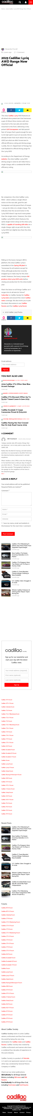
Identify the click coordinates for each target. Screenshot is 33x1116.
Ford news (12, 1085)
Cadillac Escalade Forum (8, 750)
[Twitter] (19, 110)
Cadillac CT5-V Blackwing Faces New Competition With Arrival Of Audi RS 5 (21, 893)
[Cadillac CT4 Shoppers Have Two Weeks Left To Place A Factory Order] (6, 568)
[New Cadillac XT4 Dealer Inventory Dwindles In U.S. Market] (6, 559)
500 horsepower (12, 129)
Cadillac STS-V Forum (7, 785)
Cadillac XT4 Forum (6, 803)
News (4, 1112)
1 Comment (20, 52)
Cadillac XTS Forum (6, 814)
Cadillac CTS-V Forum (7, 743)
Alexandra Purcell (11, 49)
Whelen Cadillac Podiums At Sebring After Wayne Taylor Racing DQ (21, 592)
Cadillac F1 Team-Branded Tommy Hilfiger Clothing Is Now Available (20, 573)
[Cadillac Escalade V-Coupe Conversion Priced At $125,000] (16, 405)
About (16, 1112)
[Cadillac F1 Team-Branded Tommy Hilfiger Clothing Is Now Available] (6, 577)
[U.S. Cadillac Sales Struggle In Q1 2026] (6, 587)
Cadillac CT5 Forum (6, 721)
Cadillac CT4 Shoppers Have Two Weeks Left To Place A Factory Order (21, 564)
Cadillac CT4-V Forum (7, 718)
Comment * (5, 490)
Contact (22, 1112)
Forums (10, 1112)
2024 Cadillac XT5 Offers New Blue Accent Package (15, 385)
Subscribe (4, 295)
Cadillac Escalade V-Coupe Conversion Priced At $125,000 (14, 411)
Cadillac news (17, 1042)
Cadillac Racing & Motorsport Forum (11, 775)
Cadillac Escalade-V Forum (8, 757)
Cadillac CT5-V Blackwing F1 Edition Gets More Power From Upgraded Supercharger (21, 546)
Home (3, 9)
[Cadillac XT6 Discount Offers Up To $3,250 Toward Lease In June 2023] (16, 393)
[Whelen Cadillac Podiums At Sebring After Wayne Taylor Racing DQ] (6, 596)
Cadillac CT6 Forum (6, 732)
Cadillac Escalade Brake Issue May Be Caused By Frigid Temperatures (21, 884)
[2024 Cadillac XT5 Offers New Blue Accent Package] (16, 380)
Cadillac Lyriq (13, 115)
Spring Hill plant (19, 265)
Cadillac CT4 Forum (6, 711)
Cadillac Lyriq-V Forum (7, 768)
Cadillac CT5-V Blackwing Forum (10, 725)
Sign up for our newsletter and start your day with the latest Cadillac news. (16, 660)
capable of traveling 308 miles (17, 224)
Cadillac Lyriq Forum (7, 764)
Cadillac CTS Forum (6, 739)
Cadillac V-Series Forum (8, 789)
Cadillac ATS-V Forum (7, 703)
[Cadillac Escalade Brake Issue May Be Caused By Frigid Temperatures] (6, 888)
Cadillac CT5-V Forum (7, 728)
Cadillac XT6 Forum (6, 810)
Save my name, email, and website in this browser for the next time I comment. (16, 524)
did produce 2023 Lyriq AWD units (15, 278)
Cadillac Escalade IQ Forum (8, 753)
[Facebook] (11, 110)
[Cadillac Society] (7, 5)
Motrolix (26, 1058)
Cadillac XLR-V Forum (7, 800)
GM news (17, 1077)
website (4, 159)
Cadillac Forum (5, 760)
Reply (2, 473)
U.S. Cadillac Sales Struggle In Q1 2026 (21, 582)
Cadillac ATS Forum (6, 700)
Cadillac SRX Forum (6, 778)
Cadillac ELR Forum (6, 746)
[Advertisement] (16, 30)
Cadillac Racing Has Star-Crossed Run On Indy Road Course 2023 (14, 424)
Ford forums (23, 1085)
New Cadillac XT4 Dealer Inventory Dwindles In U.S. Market (20, 555)
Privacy (28, 1112)
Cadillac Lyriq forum (20, 306)
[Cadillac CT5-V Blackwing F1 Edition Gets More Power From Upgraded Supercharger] (6, 550)
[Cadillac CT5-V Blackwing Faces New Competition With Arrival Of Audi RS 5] (6, 897)
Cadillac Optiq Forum (7, 771)
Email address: (6, 361)
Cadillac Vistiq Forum (7, 793)
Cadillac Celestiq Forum (7, 707)
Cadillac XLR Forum (6, 796)
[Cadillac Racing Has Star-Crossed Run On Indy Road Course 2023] (16, 418)
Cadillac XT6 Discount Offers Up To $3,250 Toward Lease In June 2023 (16, 398)
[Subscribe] (27, 110)
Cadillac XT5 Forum (6, 807)
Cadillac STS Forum (6, 782)
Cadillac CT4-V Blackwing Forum (10, 714)
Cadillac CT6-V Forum (7, 735)
